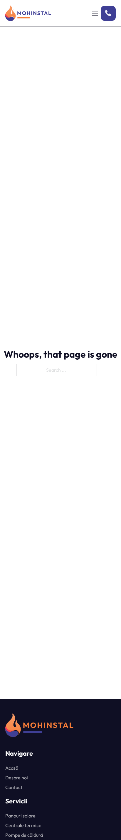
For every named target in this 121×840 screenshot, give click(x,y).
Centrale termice (23, 825)
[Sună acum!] (108, 13)
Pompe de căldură (24, 835)
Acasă (11, 768)
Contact (13, 787)
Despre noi (16, 778)
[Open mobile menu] (95, 13)
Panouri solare (20, 816)
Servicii (16, 801)
